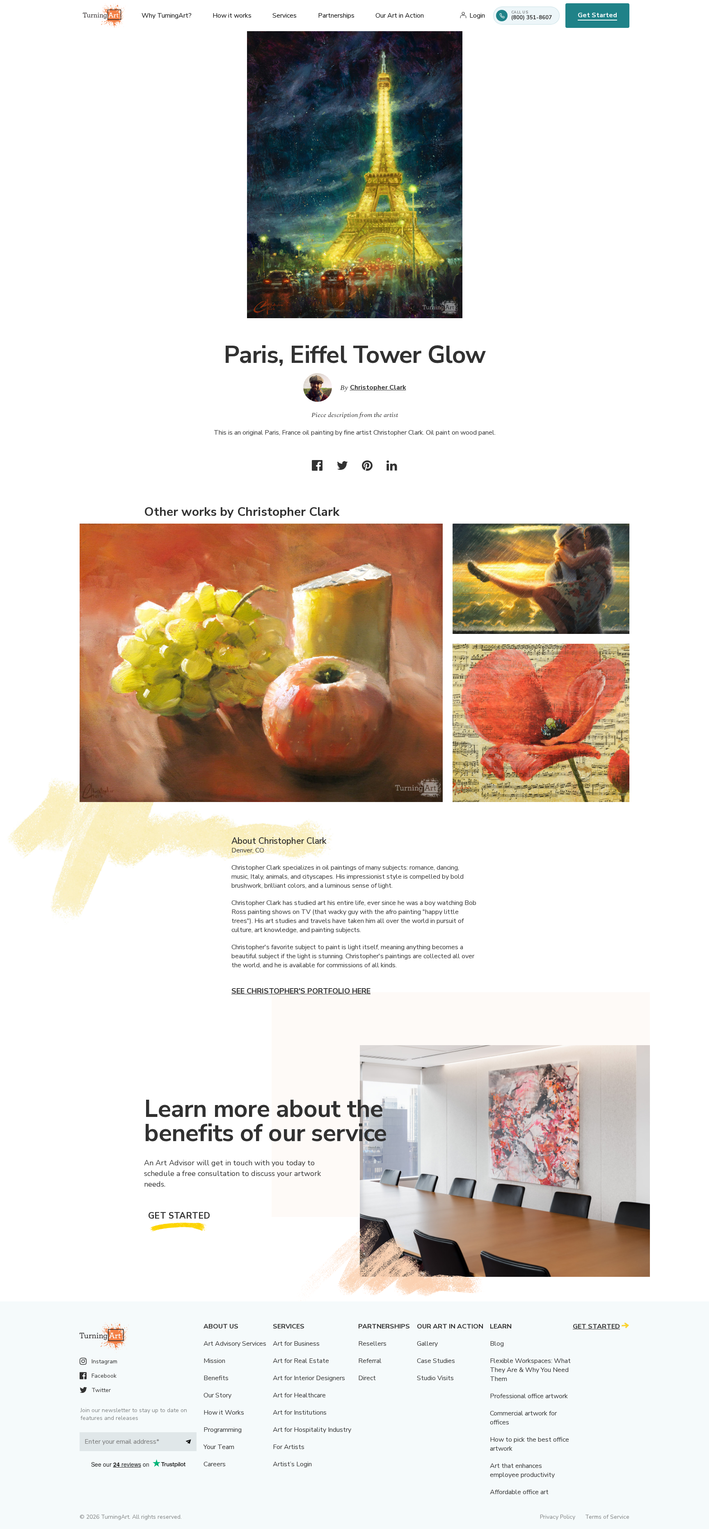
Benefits (216, 1378)
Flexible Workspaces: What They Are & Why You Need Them (530, 1369)
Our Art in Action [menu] (399, 15)
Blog (497, 1343)
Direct (367, 1378)
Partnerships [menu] (336, 15)
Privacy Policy (557, 1517)
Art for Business (296, 1343)
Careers (215, 1464)
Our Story (217, 1395)
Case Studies (436, 1360)
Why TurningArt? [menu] (167, 15)
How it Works (224, 1412)
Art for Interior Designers (309, 1378)
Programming (223, 1429)
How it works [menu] (232, 15)
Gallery (427, 1343)
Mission (214, 1360)
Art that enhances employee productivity (522, 1470)
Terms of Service (607, 1517)
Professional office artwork (529, 1396)
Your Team (219, 1447)
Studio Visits (435, 1378)
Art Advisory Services (235, 1343)
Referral (370, 1360)
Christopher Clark (378, 387)
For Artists (288, 1447)
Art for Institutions (300, 1412)
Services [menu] (284, 15)
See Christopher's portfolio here (301, 991)
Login (477, 15)
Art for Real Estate (301, 1360)
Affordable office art (519, 1492)
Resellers (372, 1343)
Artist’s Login (292, 1464)
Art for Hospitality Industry (312, 1429)
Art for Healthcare (299, 1395)
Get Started (597, 15)
